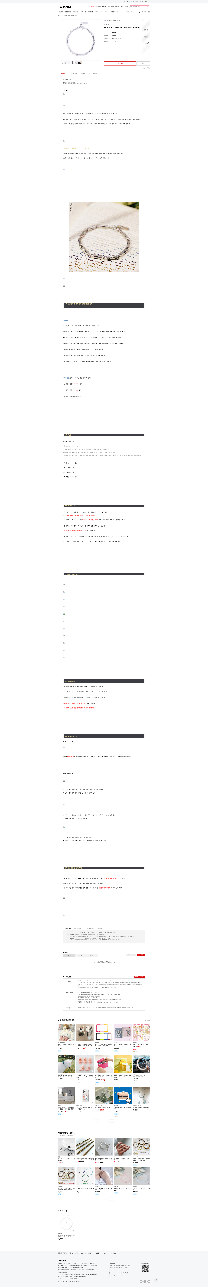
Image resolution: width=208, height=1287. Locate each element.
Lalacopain (61, 1074)
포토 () (80, 955)
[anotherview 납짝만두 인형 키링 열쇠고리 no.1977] (66, 1038)
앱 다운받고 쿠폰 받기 (144, 1263)
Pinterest (149, 68)
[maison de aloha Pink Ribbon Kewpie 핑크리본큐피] (85, 1069)
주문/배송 (137, 1)
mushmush (117, 1042)
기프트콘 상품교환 (124, 1272)
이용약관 (71, 1253)
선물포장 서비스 (112, 1274)
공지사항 (109, 1253)
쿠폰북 (122, 1275)
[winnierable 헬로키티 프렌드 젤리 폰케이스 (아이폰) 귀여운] (85, 1100)
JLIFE (77, 1042)
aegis (134, 1074)
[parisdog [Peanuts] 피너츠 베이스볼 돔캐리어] (123, 1102)
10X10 (64, 7)
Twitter (144, 68)
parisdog (116, 1105)
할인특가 (121, 6)
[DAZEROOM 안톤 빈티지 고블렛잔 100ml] (104, 1099)
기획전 (108, 6)
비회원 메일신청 (124, 1274)
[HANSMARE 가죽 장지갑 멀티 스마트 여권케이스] (104, 1070)
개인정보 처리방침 (78, 1253)
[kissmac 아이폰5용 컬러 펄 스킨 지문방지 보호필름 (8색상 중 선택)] (104, 1039)
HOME (59, 15)
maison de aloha (81, 1074)
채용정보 (65, 1253)
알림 (133, 1)
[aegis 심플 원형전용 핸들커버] (141, 1068)
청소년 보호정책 (88, 1253)
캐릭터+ (104, 6)
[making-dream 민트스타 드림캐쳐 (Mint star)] (141, 1099)
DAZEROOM (98, 1105)
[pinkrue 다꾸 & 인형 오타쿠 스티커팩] (141, 1038)
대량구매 (98, 6)
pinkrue (135, 1042)
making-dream (137, 1105)
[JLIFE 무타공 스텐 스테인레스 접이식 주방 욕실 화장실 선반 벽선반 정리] (85, 1036)
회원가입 (128, 1)
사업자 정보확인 (94, 1265)
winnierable (79, 1105)
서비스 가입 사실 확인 (90, 1269)
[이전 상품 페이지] (97, 1120)
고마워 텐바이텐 (112, 1275)
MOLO (59, 1105)
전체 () (69, 955)
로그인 (125, 1)
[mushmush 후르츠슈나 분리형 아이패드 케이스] (123, 1038)
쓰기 (146, 37)
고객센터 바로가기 (112, 1263)
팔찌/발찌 (70, 15)
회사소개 (60, 1253)
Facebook (147, 68)
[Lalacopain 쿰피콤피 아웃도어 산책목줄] (66, 1067)
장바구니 (147, 1)
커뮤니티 (93, 6)
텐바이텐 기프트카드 (113, 1272)
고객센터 (141, 1)
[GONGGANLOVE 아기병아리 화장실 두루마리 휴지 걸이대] (123, 1068)
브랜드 (126, 6)
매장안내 (115, 1253)
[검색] (148, 7)
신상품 (117, 6)
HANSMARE (98, 1074)
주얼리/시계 (64, 15)
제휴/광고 (103, 1253)
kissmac (97, 1042)
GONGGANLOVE (118, 1074)
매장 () (92, 955)
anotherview (61, 1042)
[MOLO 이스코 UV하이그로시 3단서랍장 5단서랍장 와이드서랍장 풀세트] (66, 1101)
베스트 (112, 6)
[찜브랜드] (105, 24)
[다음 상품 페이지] (111, 1120)
